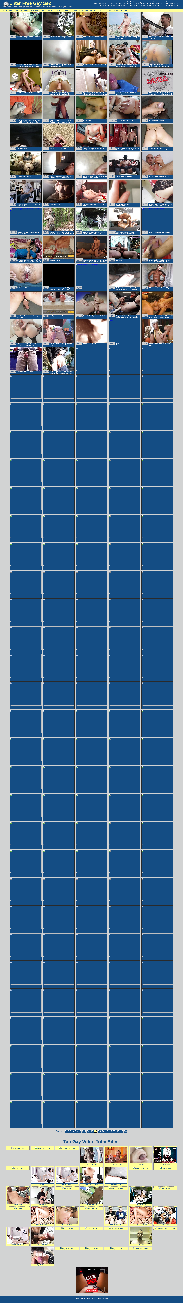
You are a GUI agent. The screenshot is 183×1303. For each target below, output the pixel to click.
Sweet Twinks (70, 10)
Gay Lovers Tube (117, 1228)
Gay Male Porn (67, 1249)
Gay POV (141, 1244)
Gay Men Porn (141, 1204)
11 (92, 1131)
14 (103, 1131)
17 (114, 1131)
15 (107, 1131)
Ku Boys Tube (122, 10)
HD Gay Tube (68, 1228)
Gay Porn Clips (42, 1265)
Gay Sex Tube (19, 1168)
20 (125, 1131)
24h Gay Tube (116, 1184)
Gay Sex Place (66, 1184)
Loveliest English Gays (166, 1228)
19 (121, 1131)
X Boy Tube (106, 10)
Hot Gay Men (67, 1224)
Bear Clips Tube (117, 1188)
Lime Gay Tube (92, 1228)
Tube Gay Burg (92, 1208)
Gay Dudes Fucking (51, 10)
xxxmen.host (166, 1168)
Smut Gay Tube (42, 1244)
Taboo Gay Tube (141, 1224)
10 (88, 1131)
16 (110, 1131)
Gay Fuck (42, 1204)
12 (95, 1131)
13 (99, 1131)
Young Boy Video (30, 10)
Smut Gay (165, 1224)
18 (118, 1131)
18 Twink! (68, 1188)
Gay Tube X (42, 1184)
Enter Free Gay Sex (30, 3)
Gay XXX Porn (166, 1188)
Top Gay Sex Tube (89, 10)
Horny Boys (18, 1204)
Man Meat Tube (12, 10)
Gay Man (19, 1208)
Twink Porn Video (141, 1249)
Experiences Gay (91, 1184)
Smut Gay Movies (42, 1224)
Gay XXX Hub (117, 1249)
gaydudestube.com (141, 1168)
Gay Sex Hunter (91, 1204)
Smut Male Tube (116, 1224)
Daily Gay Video (17, 1244)
